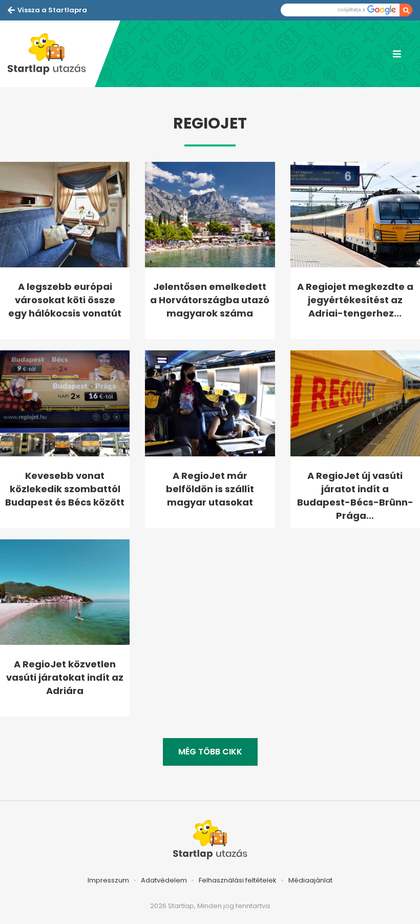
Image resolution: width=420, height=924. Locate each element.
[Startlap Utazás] (51, 53)
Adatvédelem (164, 880)
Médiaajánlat (310, 880)
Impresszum (108, 880)
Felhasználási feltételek (238, 880)
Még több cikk (210, 752)
